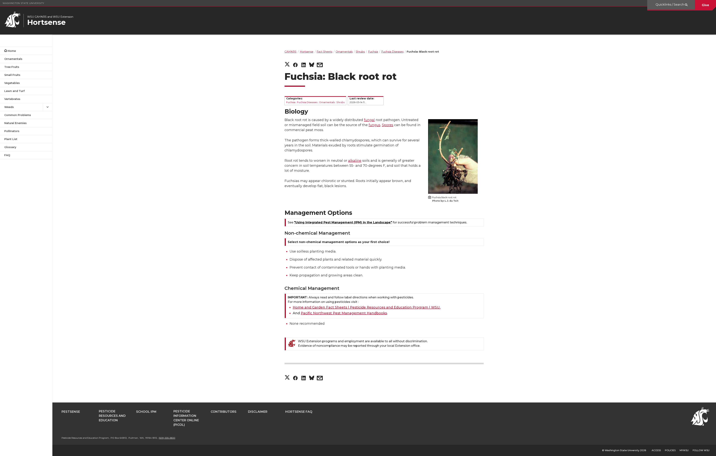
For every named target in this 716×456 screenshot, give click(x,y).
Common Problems (17, 115)
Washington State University (23, 3)
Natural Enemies (15, 123)
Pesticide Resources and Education (112, 416)
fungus (374, 125)
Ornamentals (13, 59)
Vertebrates (12, 99)
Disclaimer (257, 411)
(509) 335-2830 (167, 437)
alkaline (354, 161)
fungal (369, 120)
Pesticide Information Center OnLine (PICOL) (186, 418)
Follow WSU (701, 450)
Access (656, 450)
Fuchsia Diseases (307, 102)
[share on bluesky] (311, 65)
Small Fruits (12, 75)
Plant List (10, 139)
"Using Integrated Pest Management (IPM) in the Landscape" (343, 222)
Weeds (9, 107)
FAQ (7, 155)
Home (12, 51)
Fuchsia (290, 102)
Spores (387, 125)
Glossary (10, 147)
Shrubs (340, 102)
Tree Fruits (11, 67)
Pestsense (71, 411)
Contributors (223, 411)
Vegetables (12, 83)
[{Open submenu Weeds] (47, 107)
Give (705, 5)
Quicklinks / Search (670, 4)
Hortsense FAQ (298, 411)
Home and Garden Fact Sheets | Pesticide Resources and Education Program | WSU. (366, 307)
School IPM (146, 411)
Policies (670, 450)
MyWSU (684, 450)
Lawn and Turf (14, 91)
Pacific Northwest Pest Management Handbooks (344, 313)
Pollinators (11, 131)
